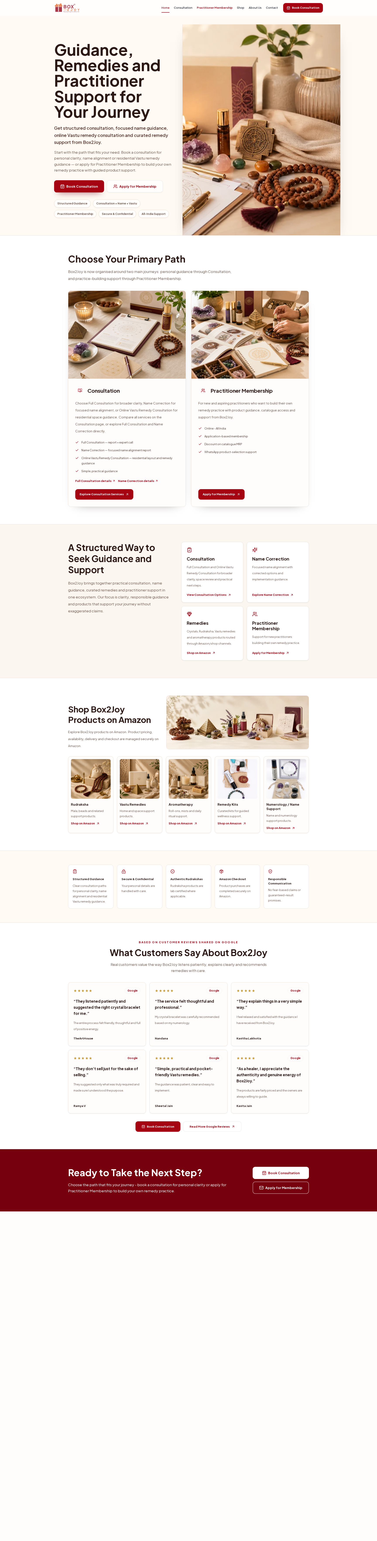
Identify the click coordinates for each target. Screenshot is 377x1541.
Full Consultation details (93, 481)
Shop (240, 7)
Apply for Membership (137, 186)
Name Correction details (136, 481)
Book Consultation (305, 7)
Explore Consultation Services (102, 494)
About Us (255, 7)
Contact (272, 7)
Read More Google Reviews (210, 1126)
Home (165, 7)
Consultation (183, 7)
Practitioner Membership (215, 7)
